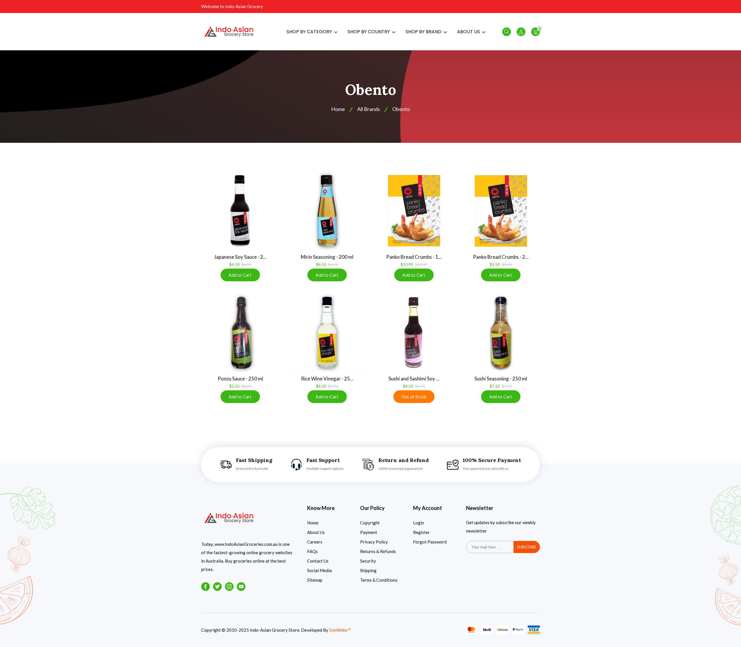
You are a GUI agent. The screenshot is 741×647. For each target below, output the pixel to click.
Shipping (368, 570)
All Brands (368, 109)
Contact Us (318, 560)
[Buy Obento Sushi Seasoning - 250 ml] (501, 332)
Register (421, 532)
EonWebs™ (340, 630)
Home (312, 522)
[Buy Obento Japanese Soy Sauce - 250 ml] (240, 211)
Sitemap (314, 580)
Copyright (370, 522)
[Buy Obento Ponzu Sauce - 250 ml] (240, 332)
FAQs (312, 551)
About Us (316, 532)
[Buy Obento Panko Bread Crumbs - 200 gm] (501, 211)
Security (368, 560)
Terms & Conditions (378, 580)
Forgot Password (430, 541)
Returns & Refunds (378, 551)
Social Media (319, 570)
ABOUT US (469, 31)
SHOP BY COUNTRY (369, 31)
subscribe (526, 547)
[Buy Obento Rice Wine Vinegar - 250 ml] (327, 332)
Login (418, 522)
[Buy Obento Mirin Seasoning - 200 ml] (327, 211)
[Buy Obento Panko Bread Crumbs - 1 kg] (414, 211)
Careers (314, 541)
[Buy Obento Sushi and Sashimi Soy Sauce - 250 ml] (414, 332)
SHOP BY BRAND (424, 31)
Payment (368, 532)
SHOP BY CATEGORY (310, 31)
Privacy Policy (374, 541)
